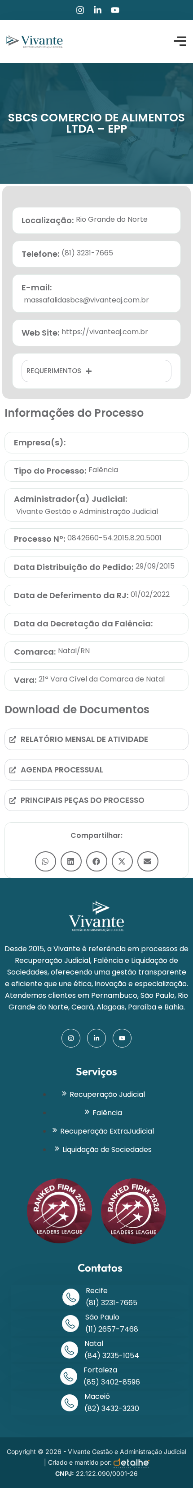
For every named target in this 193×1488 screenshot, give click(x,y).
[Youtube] (115, 10)
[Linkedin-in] (97, 10)
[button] (45, 861)
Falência (103, 470)
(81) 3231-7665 (111, 1303)
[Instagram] (80, 10)
